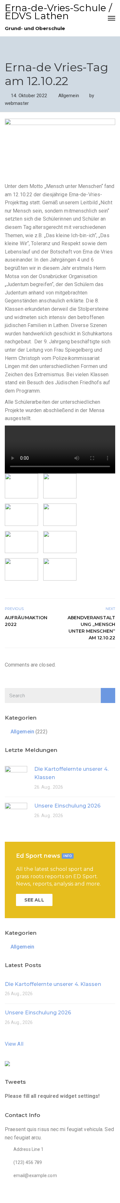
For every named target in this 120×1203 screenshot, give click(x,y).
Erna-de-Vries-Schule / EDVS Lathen (58, 12)
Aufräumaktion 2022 (26, 621)
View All (14, 1044)
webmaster (17, 103)
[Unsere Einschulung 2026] (16, 813)
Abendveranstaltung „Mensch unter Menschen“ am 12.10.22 (92, 628)
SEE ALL (34, 900)
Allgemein (68, 95)
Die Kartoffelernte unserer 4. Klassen (53, 984)
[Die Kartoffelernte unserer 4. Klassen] (16, 776)
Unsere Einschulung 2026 (67, 806)
